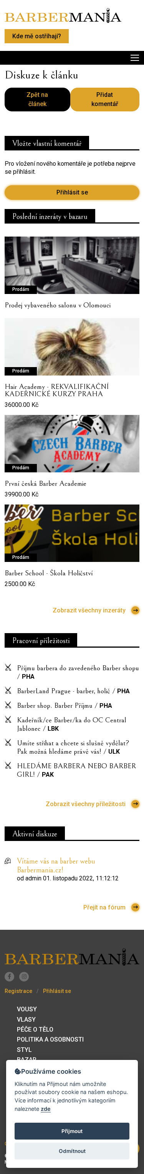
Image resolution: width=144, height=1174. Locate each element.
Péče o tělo (35, 1029)
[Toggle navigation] (72, 58)
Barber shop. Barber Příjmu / (64, 705)
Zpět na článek (37, 99)
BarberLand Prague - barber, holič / (73, 691)
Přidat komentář (104, 99)
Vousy (27, 1009)
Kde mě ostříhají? (36, 36)
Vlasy (26, 1019)
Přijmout (72, 1131)
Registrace (18, 991)
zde (46, 1108)
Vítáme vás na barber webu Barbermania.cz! (56, 866)
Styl (24, 1049)
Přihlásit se (72, 192)
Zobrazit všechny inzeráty (89, 610)
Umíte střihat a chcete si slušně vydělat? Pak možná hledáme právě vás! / (73, 747)
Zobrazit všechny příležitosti (86, 804)
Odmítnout (72, 1151)
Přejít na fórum (104, 907)
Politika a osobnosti (50, 1039)
